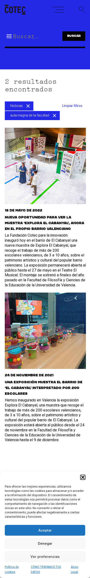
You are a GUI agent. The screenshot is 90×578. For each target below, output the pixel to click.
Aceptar (45, 530)
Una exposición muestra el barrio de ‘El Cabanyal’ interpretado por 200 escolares (43, 388)
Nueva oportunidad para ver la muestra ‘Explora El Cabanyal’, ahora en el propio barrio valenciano (44, 223)
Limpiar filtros (72, 105)
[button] (82, 477)
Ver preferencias (45, 556)
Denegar (45, 543)
